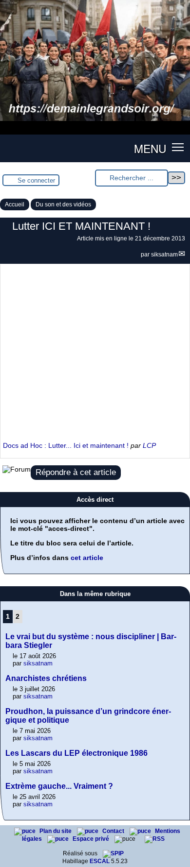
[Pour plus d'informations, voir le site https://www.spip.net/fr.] (113, 853)
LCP (149, 445)
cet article (87, 557)
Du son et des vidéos (63, 204)
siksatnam (164, 254)
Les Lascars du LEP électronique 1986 (76, 753)
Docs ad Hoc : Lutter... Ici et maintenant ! (66, 445)
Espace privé (92, 838)
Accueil (14, 204)
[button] (178, 146)
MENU (150, 148)
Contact (114, 831)
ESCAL (100, 861)
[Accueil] (95, 119)
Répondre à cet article (76, 472)
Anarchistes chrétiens (46, 678)
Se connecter (36, 180)
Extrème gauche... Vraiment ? (59, 786)
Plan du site (56, 831)
